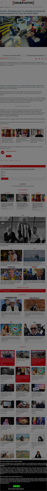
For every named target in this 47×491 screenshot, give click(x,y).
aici (12, 471)
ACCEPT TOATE (16, 486)
